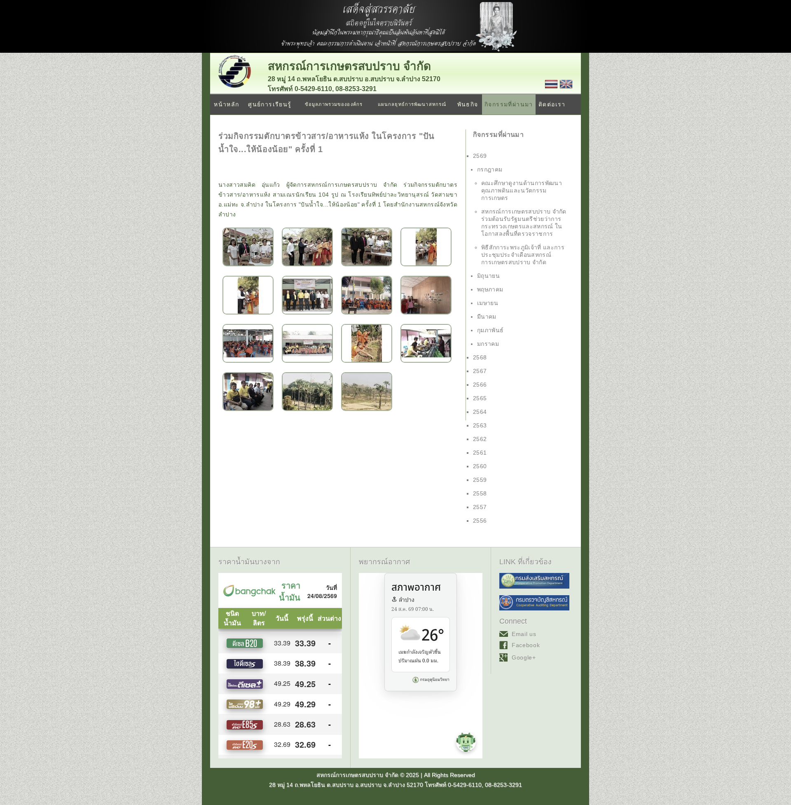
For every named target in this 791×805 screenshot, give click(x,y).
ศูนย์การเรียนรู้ (269, 104)
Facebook (526, 645)
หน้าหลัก (226, 104)
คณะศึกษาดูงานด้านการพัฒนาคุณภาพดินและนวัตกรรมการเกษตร (521, 190)
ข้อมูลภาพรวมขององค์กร (334, 104)
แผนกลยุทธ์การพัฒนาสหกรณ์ (412, 104)
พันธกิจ (467, 104)
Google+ (524, 657)
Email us (524, 634)
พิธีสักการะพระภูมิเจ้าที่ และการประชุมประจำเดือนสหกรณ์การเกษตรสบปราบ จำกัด (522, 254)
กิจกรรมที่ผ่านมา (508, 104)
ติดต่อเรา (552, 104)
